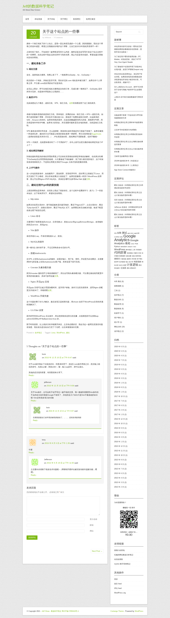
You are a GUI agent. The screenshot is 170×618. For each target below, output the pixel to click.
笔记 (127, 262)
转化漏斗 (117, 268)
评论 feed (118, 588)
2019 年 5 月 (119, 369)
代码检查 (139, 249)
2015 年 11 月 (119, 451)
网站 (92, 531)
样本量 (134, 259)
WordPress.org (120, 593)
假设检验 (130, 253)
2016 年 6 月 (119, 433)
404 (115, 233)
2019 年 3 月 (119, 378)
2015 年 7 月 (119, 469)
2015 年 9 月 (119, 460)
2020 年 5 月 (119, 351)
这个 (116, 92)
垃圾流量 (128, 256)
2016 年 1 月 (119, 442)
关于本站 (51, 19)
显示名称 (93, 519)
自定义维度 (122, 265)
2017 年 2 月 (119, 410)
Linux (53, 333)
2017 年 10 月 (119, 396)
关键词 (135, 253)
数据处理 (117, 304)
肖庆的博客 (118, 559)
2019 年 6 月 (119, 365)
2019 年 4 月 (119, 374)
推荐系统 (138, 256)
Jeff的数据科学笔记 (38, 6)
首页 (27, 19)
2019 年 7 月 (119, 360)
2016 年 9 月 (119, 428)
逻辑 (128, 268)
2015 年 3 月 (119, 482)
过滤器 (123, 268)
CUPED (116, 237)
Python (117, 246)
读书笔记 (117, 331)
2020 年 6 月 (119, 347)
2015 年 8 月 (119, 464)
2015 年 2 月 (119, 487)
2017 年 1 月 (119, 414)
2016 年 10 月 (119, 424)
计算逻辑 (132, 264)
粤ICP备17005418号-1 (70, 611)
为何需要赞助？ (120, 502)
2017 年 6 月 (119, 405)
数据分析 (117, 300)
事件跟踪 (129, 249)
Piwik (136, 243)
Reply (31, 375)
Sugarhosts (96, 134)
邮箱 (92, 525)
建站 (68, 333)
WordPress (61, 333)
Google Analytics (125, 238)
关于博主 (64, 19)
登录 (116, 579)
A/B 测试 (122, 232)
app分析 (136, 233)
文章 (88, 179)
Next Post (97, 551)
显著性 (129, 259)
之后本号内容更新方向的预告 (125, 130)
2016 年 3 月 (119, 437)
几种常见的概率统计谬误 (123, 156)
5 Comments (58, 37)
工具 (116, 290)
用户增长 (139, 259)
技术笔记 (38, 333)
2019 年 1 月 (119, 383)
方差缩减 (123, 259)
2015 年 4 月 (119, 478)
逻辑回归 (133, 268)
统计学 (131, 262)
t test (134, 246)
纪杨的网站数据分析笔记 (123, 555)
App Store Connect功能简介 (125, 170)
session (124, 246)
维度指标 (137, 262)
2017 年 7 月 (119, 401)
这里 (71, 103)
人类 (133, 249)
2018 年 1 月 (119, 392)
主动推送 (122, 52)
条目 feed (118, 584)
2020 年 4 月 (119, 356)
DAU (121, 237)
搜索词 (117, 259)
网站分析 (117, 327)
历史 (139, 253)
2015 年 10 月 (119, 455)
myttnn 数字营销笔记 (122, 564)
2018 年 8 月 (119, 387)
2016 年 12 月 (119, 419)
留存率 (116, 262)
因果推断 (122, 256)
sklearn (130, 246)
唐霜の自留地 (119, 550)
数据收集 (117, 309)
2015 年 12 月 (119, 446)
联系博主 (77, 19)
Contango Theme (117, 611)
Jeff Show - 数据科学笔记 (51, 611)
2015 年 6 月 (119, 473)
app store (131, 233)
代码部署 (120, 252)
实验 (133, 256)
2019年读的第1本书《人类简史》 (127, 165)
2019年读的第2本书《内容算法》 (127, 161)
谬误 (140, 265)
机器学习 (117, 313)
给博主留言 (90, 19)
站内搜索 (122, 262)
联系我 (118, 82)
